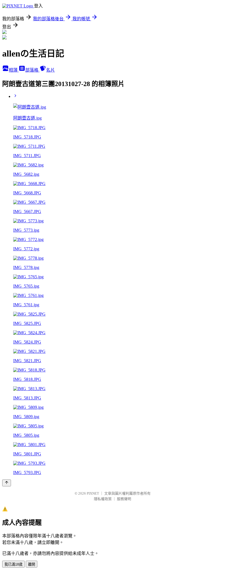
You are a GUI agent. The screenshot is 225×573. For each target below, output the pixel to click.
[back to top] (6, 483)
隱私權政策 (103, 499)
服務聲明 (124, 499)
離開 (31, 564)
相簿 (14, 70)
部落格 (32, 70)
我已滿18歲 (13, 564)
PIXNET (93, 493)
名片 (50, 70)
